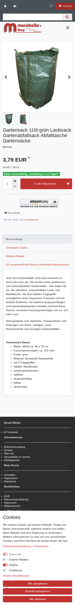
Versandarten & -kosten (17, 456)
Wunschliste (13, 213)
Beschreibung (14, 239)
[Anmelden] (5, 6)
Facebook (12, 432)
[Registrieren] (15, 6)
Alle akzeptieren (37, 583)
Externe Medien (18, 559)
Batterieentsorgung (14, 447)
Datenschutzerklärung (16, 499)
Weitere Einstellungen (16, 575)
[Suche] (67, 17)
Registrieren (10, 478)
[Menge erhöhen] (15, 181)
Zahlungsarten (12, 460)
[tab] (37, 239)
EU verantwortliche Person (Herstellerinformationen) (37, 264)
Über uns (9, 453)
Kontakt (8, 450)
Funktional (15, 570)
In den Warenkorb (45, 183)
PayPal (13, 564)
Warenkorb (10, 481)
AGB (6, 496)
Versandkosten (31, 220)
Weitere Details (15, 256)
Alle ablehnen (37, 599)
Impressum (10, 502)
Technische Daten (17, 247)
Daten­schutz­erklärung (18, 546)
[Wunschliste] (51, 6)
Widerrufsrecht (12, 506)
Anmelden (9, 474)
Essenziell (15, 554)
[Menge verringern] (15, 186)
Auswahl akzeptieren (37, 591)
